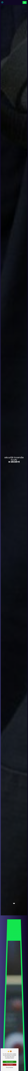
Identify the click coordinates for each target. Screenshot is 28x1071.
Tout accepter (9, 1061)
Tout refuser (9, 1064)
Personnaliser (9, 1067)
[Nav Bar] (25, 2)
